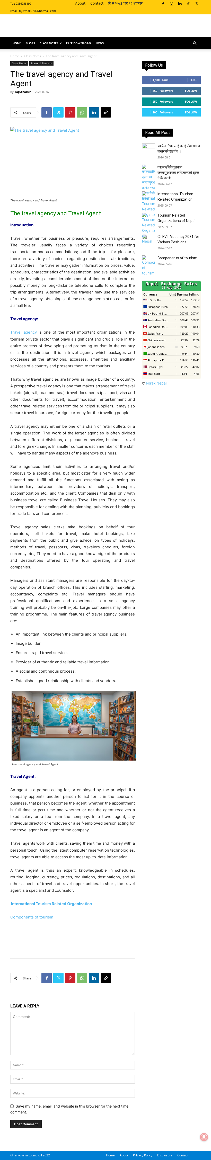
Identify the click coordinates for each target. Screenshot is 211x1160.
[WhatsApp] (82, 112)
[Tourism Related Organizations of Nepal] (148, 228)
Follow (191, 91)
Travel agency (23, 332)
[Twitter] (197, 3)
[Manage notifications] (204, 1137)
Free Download (78, 43)
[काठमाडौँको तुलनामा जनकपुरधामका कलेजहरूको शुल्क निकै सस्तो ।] (148, 183)
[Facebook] (163, 3)
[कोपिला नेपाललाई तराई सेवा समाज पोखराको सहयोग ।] (148, 149)
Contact (96, 3)
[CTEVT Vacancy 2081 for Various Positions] (148, 240)
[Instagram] (171, 3)
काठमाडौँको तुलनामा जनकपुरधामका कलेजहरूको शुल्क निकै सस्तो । (178, 172)
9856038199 (23, 3)
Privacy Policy (142, 1155)
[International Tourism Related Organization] (148, 204)
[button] (194, 43)
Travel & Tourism (41, 63)
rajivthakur (23, 92)
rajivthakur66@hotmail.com (37, 11)
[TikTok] (188, 3)
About (80, 3)
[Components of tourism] (148, 265)
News (99, 43)
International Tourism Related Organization (51, 903)
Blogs (30, 43)
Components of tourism (31, 917)
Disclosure (164, 1155)
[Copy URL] (106, 112)
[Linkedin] (180, 3)
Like (194, 80)
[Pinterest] (70, 112)
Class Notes (49, 43)
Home (17, 43)
